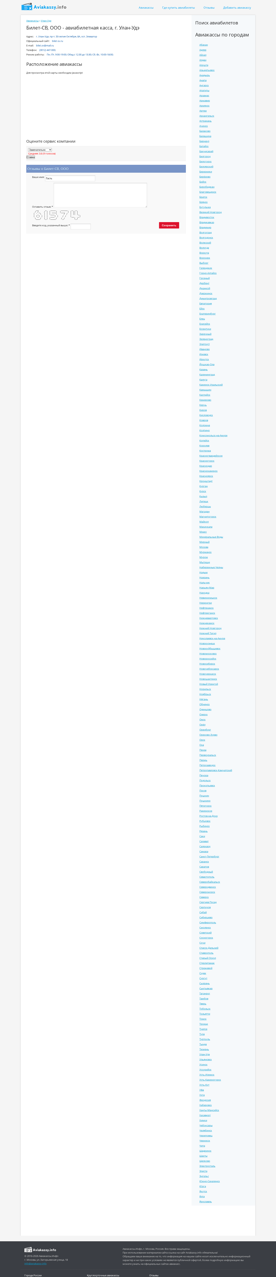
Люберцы (205, 506)
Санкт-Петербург (209, 856)
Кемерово (205, 400)
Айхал (202, 55)
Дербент (204, 283)
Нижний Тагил (207, 633)
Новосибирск (207, 663)
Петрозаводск (207, 765)
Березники (205, 171)
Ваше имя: (38, 177)
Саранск (204, 861)
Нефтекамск (206, 608)
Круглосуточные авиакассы (103, 1275)
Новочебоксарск (209, 668)
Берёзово (204, 176)
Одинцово (205, 709)
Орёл (202, 724)
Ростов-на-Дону (208, 816)
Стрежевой (205, 968)
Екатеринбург (207, 313)
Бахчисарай (206, 151)
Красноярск (206, 476)
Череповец (205, 1135)
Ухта (202, 1095)
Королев (204, 445)
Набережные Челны (211, 567)
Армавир (204, 100)
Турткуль (204, 1039)
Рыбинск (204, 826)
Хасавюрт (205, 1115)
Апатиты (204, 90)
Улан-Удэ (46, 20)
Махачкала (205, 526)
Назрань (204, 577)
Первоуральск (207, 755)
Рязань (203, 831)
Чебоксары (206, 1125)
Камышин (205, 389)
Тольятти (204, 1013)
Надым (203, 572)
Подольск (205, 780)
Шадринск (205, 1150)
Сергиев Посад (207, 902)
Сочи (202, 942)
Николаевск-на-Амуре (212, 638)
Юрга (202, 1186)
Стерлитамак (207, 963)
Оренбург (205, 729)
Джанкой (204, 288)
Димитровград (208, 298)
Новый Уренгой (208, 684)
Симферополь (207, 922)
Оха (201, 745)
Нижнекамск (206, 623)
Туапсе (203, 1029)
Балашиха (205, 136)
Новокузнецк (207, 643)
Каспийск (204, 394)
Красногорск (206, 460)
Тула (202, 1034)
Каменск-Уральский (211, 384)
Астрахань (205, 121)
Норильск (205, 689)
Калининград (207, 374)
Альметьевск (207, 70)
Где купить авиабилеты (178, 7)
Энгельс (204, 1176)
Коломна (204, 425)
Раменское (205, 810)
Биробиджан (206, 186)
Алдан (202, 60)
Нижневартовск (208, 618)
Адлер (202, 49)
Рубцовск (204, 821)
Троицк (203, 1024)
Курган (203, 486)
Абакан (203, 44)
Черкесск (204, 1140)
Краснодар (205, 466)
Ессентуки (205, 329)
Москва (203, 547)
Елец (202, 318)
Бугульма (205, 207)
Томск (203, 1019)
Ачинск (203, 126)
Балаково (204, 131)
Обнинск (204, 704)
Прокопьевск (207, 785)
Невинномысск (208, 597)
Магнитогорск (207, 516)
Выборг (203, 263)
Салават (204, 841)
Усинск (203, 1064)
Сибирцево (206, 917)
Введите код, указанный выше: (51, 225)
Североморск (207, 892)
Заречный (205, 334)
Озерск (203, 714)
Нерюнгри (205, 602)
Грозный (204, 278)
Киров (203, 410)
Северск (204, 897)
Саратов (204, 866)
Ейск (202, 308)
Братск (203, 197)
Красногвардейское (210, 455)
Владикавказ (206, 222)
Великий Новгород (210, 212)
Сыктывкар (206, 988)
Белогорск (205, 161)
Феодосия (205, 1100)
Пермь (203, 760)
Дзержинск (205, 293)
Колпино (204, 430)
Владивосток (206, 217)
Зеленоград (206, 339)
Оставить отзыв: (42, 206)
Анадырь (204, 75)
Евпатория (205, 303)
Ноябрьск (205, 694)
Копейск (204, 440)
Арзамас (204, 95)
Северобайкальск (209, 882)
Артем (203, 110)
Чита (202, 1145)
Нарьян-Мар (206, 587)
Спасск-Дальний (208, 947)
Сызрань (204, 983)
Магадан (204, 511)
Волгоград (205, 232)
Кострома (205, 450)
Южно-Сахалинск (209, 1181)
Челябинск (205, 1130)
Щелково (204, 1161)
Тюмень (204, 1049)
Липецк (203, 501)
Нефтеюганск (207, 613)
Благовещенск (207, 192)
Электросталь (207, 1166)
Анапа (203, 80)
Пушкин (204, 795)
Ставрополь (206, 953)
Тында (203, 1044)
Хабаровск (205, 1105)
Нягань (203, 699)
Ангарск (204, 85)
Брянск (203, 202)
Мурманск (205, 552)
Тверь (202, 1003)
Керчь (203, 405)
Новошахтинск (208, 679)
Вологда (204, 247)
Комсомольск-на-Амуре (213, 435)
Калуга (203, 379)
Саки (202, 836)
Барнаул (204, 141)
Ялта (202, 1196)
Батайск (204, 146)
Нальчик (204, 582)
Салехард (204, 846)
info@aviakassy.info (35, 1263)
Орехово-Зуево (208, 734)
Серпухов (205, 907)
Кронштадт (206, 481)
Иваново (204, 349)
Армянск (204, 105)
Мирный (204, 542)
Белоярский (206, 166)
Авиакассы (146, 7)
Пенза (202, 750)
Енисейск (204, 323)
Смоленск (205, 927)
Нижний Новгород (210, 628)
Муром (203, 557)
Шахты (203, 1155)
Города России (33, 1275)
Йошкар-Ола (206, 364)
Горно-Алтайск (208, 273)
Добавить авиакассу (237, 7)
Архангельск (206, 115)
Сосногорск (206, 937)
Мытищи (204, 562)
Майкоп (204, 521)
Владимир (205, 227)
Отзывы (209, 7)
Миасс (203, 531)
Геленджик (205, 268)
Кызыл (203, 496)
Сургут (203, 978)
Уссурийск (205, 1069)
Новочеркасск (207, 674)
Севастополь (206, 876)
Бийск (202, 181)
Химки (203, 1120)
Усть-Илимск (206, 1074)
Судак (202, 973)
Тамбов (203, 998)
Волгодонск (206, 237)
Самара (203, 851)
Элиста (203, 1171)
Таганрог (204, 993)
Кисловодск (206, 415)
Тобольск (204, 1008)
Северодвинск (207, 887)
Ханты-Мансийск (209, 1110)
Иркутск (204, 359)
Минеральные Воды (211, 537)
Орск (202, 739)
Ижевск (203, 354)
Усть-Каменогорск (210, 1079)
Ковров (203, 420)
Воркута (204, 252)
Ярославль (205, 1201)
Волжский (205, 242)
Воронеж (204, 257)
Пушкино (204, 800)
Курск (202, 491)
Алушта (203, 65)
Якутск (203, 1191)
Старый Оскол (207, 958)
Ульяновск (205, 1059)
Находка (204, 592)
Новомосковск (208, 653)
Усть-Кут (204, 1084)
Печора (203, 775)
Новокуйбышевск (209, 648)
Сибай (203, 912)
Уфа (201, 1090)
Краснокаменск (208, 471)
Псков (202, 790)
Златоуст (204, 344)
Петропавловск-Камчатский (215, 770)
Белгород (204, 156)
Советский (205, 932)
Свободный (206, 871)
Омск (202, 719)
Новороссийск (207, 658)
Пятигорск (205, 805)
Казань (203, 369)
